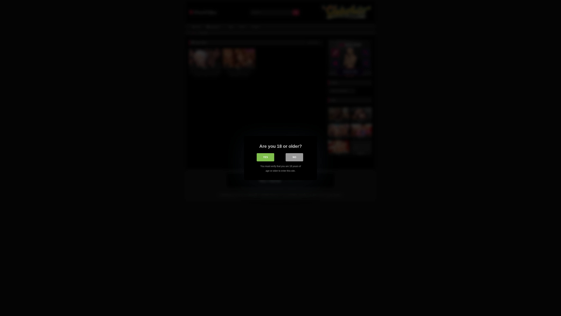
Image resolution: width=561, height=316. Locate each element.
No (294, 157)
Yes (265, 157)
